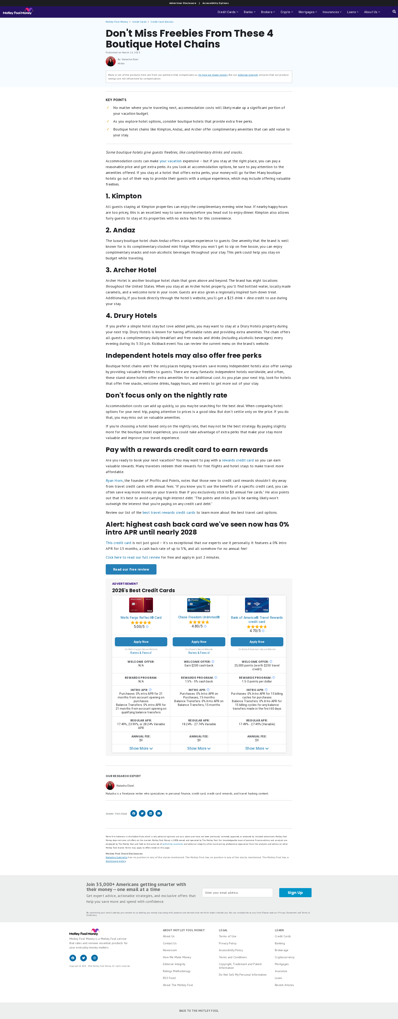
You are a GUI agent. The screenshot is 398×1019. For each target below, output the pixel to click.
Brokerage (282, 950)
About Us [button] (369, 14)
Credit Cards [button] (228, 14)
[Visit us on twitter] (85, 960)
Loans (278, 978)
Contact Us (170, 943)
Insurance (281, 971)
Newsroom (170, 950)
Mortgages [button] (308, 14)
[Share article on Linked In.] (150, 816)
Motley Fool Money (117, 21)
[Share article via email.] (158, 816)
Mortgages (282, 964)
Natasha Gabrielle (116, 857)
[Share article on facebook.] (133, 816)
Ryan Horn (114, 480)
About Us (169, 936)
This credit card (118, 542)
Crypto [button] (287, 14)
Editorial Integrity (174, 964)
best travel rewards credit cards (169, 512)
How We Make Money (177, 957)
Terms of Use (228, 936)
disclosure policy (116, 861)
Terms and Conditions (233, 957)
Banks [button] (250, 14)
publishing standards (173, 844)
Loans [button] (350, 14)
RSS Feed (169, 978)
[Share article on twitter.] (142, 816)
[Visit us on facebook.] (74, 960)
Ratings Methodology (177, 971)
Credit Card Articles (162, 21)
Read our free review (131, 569)
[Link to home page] (18, 12)
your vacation (171, 161)
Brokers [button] (268, 14)
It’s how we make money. (213, 74)
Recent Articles (284, 985)
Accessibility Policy (231, 950)
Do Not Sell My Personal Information (243, 974)
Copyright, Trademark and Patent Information (240, 966)
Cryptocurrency (285, 957)
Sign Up (295, 892)
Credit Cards (139, 21)
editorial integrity (248, 74)
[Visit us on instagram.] (96, 960)
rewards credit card (238, 460)
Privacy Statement (287, 912)
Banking (280, 943)
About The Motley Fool (178, 985)
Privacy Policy (228, 943)
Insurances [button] (329, 14)
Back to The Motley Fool (199, 1011)
